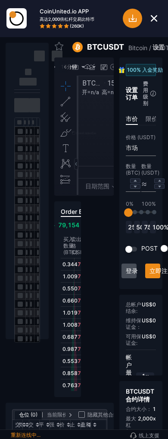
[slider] (128, 212)
